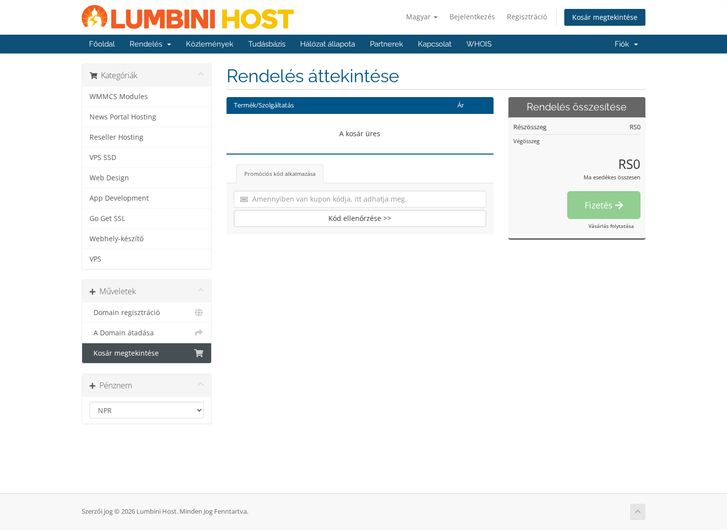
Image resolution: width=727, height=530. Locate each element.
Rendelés (148, 44)
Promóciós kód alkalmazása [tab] (280, 173)
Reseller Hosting (116, 137)
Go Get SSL (107, 218)
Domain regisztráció (125, 312)
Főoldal (102, 44)
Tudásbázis (266, 44)
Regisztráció (527, 16)
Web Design (109, 177)
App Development (119, 198)
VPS (95, 259)
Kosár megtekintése (604, 17)
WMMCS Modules (119, 96)
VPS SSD (103, 157)
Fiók (624, 44)
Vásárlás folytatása (611, 225)
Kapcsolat (435, 44)
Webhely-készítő (116, 238)
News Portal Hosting (123, 116)
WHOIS (479, 44)
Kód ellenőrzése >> (359, 218)
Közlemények (209, 44)
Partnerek (386, 44)
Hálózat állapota (327, 44)
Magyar (419, 16)
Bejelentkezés (472, 16)
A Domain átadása (122, 332)
